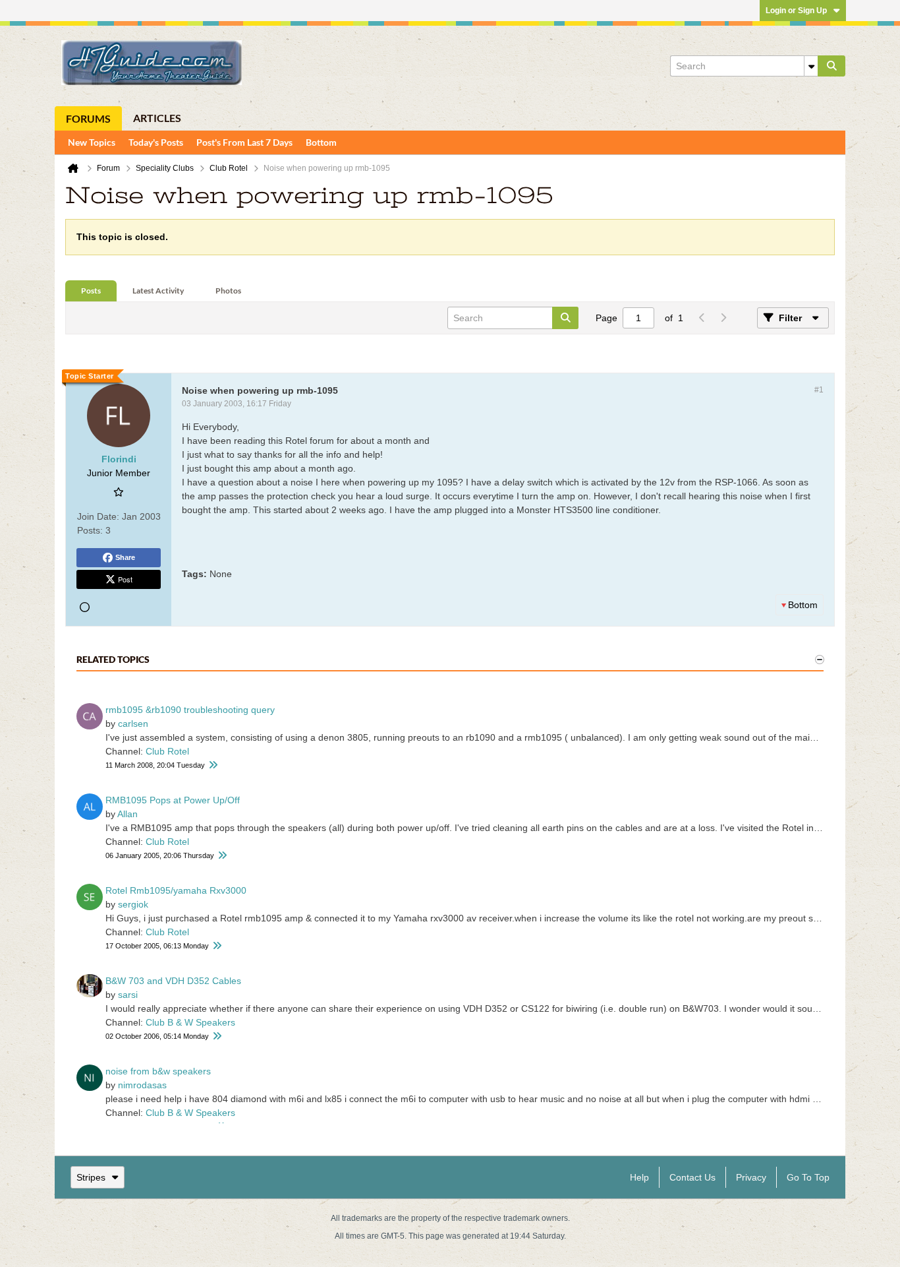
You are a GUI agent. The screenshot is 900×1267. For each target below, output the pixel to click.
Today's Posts (155, 142)
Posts (91, 290)
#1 (819, 389)
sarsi (128, 994)
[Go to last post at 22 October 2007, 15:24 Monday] (216, 946)
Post (125, 579)
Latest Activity (158, 290)
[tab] (91, 291)
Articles (157, 117)
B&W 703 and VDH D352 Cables (173, 980)
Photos (228, 290)
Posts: (90, 530)
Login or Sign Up (796, 10)
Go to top (808, 1177)
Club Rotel (167, 751)
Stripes (90, 1177)
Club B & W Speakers (190, 1022)
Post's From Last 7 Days (244, 142)
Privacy (751, 1177)
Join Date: (98, 516)
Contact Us (692, 1177)
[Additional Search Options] (811, 66)
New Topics (91, 142)
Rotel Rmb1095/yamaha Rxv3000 (175, 890)
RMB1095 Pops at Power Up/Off (172, 800)
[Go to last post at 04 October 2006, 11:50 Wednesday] (216, 1036)
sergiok (133, 904)
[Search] (831, 66)
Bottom (321, 142)
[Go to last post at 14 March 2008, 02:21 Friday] (213, 765)
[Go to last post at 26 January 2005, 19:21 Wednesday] (222, 856)
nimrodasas (142, 1085)
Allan (127, 814)
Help (639, 1177)
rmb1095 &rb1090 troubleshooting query (190, 709)
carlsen (133, 723)
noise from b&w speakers (158, 1071)
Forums (88, 118)
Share (125, 557)
